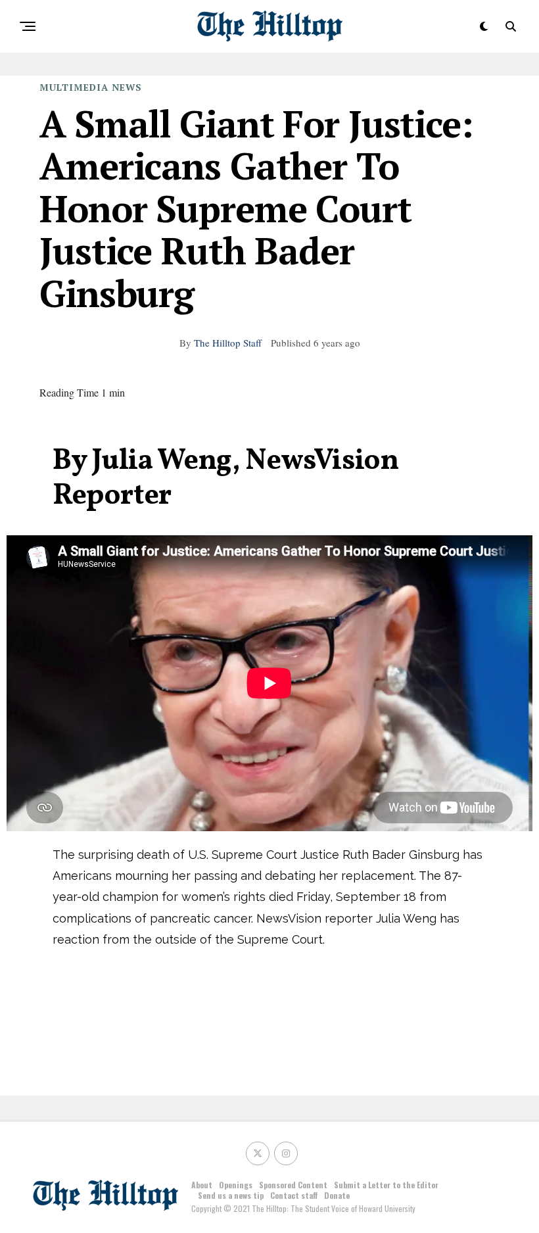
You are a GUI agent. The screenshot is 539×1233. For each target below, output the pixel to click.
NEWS (127, 87)
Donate (337, 1195)
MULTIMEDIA (73, 87)
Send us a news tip (231, 1195)
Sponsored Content (293, 1184)
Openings (235, 1184)
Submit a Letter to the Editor (386, 1184)
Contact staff (293, 1195)
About (201, 1184)
